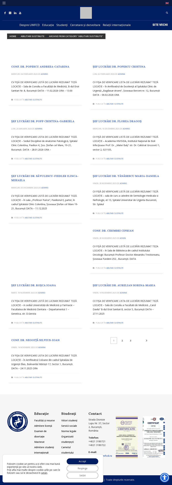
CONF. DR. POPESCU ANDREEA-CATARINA (40, 66)
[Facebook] (5, 12)
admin (123, 238)
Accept (82, 461)
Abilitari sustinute (33, 100)
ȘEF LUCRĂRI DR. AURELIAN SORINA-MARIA (124, 285)
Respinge (83, 468)
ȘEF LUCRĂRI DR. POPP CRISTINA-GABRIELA (42, 121)
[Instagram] (10, 12)
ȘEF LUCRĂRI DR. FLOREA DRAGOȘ (117, 121)
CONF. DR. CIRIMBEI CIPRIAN (113, 230)
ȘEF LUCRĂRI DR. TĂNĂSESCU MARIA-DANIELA (126, 176)
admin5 (44, 74)
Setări (82, 475)
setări (44, 472)
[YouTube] (20, 12)
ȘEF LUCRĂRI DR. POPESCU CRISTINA (119, 66)
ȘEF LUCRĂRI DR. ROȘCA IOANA (33, 285)
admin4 (121, 74)
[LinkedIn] (15, 12)
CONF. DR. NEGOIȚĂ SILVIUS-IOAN (35, 340)
